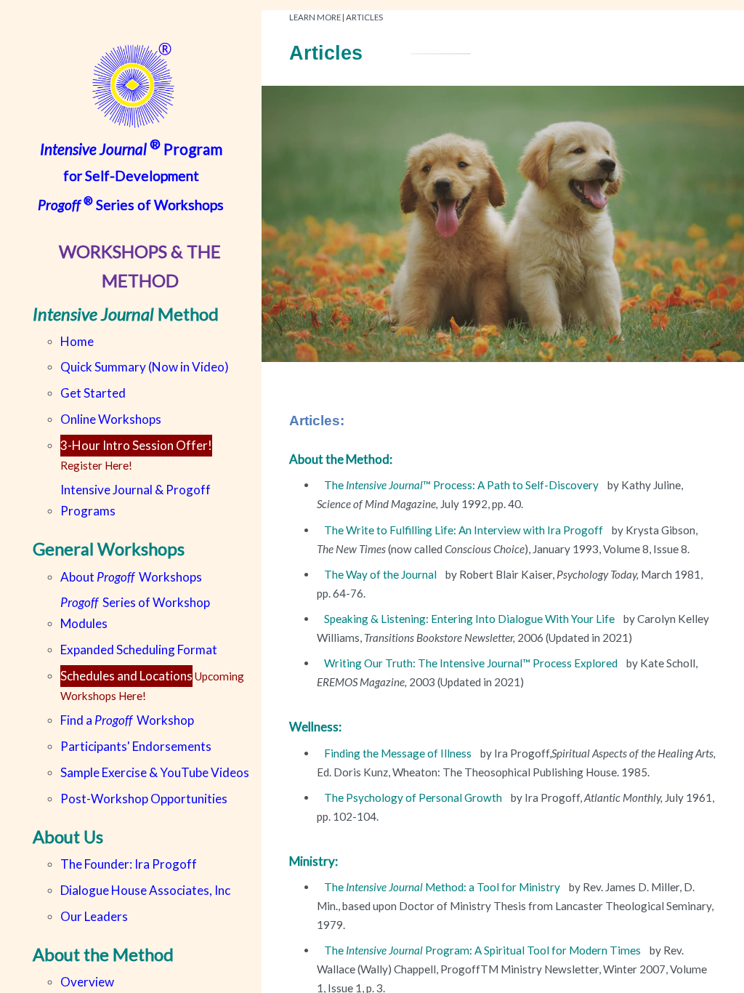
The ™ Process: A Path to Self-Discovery (462, 484)
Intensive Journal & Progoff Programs (135, 500)
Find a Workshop (127, 720)
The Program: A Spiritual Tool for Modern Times (483, 950)
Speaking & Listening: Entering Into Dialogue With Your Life (470, 618)
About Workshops (131, 576)
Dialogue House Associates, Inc (145, 890)
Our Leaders (94, 916)
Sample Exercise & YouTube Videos (154, 772)
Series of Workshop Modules (135, 613)
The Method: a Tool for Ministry (443, 886)
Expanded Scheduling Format (138, 649)
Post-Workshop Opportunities (143, 798)
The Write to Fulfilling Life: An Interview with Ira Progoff (464, 529)
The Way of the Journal (380, 574)
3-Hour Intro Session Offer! (136, 445)
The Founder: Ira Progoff (128, 864)
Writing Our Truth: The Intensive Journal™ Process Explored (472, 663)
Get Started (93, 393)
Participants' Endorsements (135, 746)
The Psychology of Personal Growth (414, 797)
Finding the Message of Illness (399, 753)
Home (77, 341)
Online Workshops (110, 419)
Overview (87, 981)
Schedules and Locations (126, 675)
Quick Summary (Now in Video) (144, 366)
